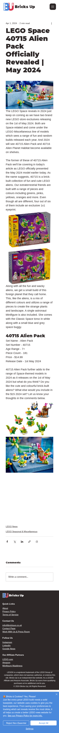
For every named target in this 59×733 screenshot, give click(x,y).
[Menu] (53, 6)
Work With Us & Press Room (16, 631)
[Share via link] (29, 541)
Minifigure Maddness (12, 665)
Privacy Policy (9, 611)
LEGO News (12, 526)
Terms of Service (10, 614)
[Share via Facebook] (7, 541)
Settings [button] (29, 728)
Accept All (43, 722)
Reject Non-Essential (16, 722)
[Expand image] (29, 230)
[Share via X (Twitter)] (14, 541)
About (5, 608)
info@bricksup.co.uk (12, 625)
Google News (8, 648)
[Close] (54, 696)
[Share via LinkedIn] (22, 541)
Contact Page (8, 628)
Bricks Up (25, 6)
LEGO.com (7, 659)
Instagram (7, 642)
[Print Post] (36, 541)
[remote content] (29, 497)
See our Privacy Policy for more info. (25, 715)
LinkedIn (6, 645)
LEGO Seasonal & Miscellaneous (21, 531)
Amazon (6, 662)
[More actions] (51, 23)
